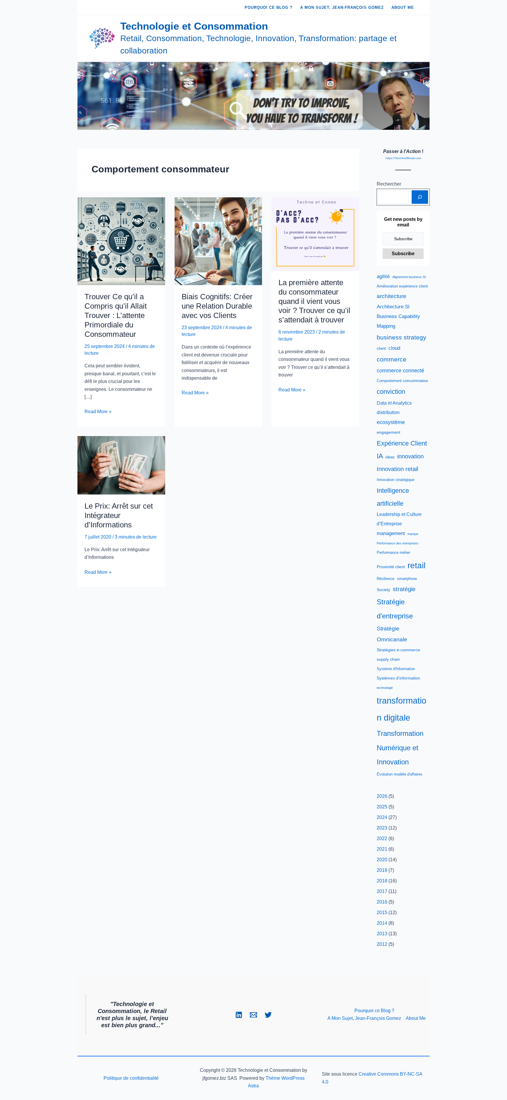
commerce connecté (400, 371)
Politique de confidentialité (131, 1078)
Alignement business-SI (409, 277)
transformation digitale (401, 709)
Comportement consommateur (402, 381)
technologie (385, 687)
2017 (382, 891)
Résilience (385, 579)
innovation (410, 456)
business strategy (401, 337)
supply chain (388, 659)
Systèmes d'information (398, 678)
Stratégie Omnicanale (392, 633)
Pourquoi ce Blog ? (374, 1010)
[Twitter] (268, 1014)
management (391, 533)
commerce (391, 359)
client (381, 349)
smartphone (407, 579)
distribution (388, 412)
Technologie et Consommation (194, 26)
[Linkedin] (238, 1014)
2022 (382, 838)
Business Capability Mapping (398, 321)
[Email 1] (253, 1014)
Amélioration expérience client (402, 286)
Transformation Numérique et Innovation (400, 747)
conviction (391, 391)
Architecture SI (393, 307)
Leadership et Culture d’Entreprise (399, 519)
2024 (382, 817)
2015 (382, 912)
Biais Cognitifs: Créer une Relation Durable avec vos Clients (217, 306)
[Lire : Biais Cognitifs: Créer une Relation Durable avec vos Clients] (218, 240)
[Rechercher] (420, 197)
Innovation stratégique (395, 480)
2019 (382, 870)
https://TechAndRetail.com (403, 158)
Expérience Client (402, 443)
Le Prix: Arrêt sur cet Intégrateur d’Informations (118, 515)
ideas (390, 457)
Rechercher (389, 183)
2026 (382, 796)
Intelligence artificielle (393, 497)
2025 (382, 806)
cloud (394, 348)
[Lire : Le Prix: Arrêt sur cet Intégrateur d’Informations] (121, 464)
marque (413, 534)
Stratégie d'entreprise (395, 609)
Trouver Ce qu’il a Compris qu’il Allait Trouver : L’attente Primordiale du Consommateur (115, 315)
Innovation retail (397, 469)
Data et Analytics (394, 403)
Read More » (97, 412)
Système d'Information (396, 669)
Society (383, 589)
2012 (382, 944)
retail (416, 565)
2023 (382, 827)
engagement (388, 432)
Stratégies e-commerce (398, 649)
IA (380, 456)
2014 (382, 923)
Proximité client (391, 566)
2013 (382, 933)
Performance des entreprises (397, 543)
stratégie (404, 589)
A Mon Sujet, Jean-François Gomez (364, 1018)
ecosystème (391, 422)
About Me (416, 1018)
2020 (382, 859)
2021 (382, 849)
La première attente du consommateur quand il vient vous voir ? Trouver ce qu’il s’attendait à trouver (314, 301)
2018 (382, 880)
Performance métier (393, 553)
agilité (383, 276)
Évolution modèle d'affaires (399, 774)
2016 (382, 901)
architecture (391, 296)
